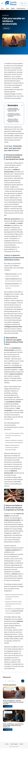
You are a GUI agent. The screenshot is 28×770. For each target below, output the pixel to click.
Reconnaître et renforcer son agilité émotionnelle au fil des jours (14, 115)
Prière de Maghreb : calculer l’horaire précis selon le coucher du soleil (13, 702)
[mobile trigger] (2, 3)
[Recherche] (22, 3)
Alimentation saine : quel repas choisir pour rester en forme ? (13, 148)
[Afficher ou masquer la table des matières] (20, 105)
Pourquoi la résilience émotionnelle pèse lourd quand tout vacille (13, 110)
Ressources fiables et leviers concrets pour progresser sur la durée (13, 120)
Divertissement (10, 689)
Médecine (6, 28)
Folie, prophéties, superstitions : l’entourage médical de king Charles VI (13, 725)
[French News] (10, 3)
